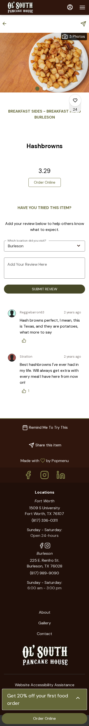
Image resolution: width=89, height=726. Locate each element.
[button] (6, 23)
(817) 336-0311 (45, 520)
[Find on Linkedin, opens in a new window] (60, 476)
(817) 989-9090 (44, 573)
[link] (44, 182)
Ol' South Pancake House (44, 655)
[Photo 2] (44, 88)
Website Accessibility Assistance (44, 684)
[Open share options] (83, 24)
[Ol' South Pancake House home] (26, 7)
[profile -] (70, 7)
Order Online (44, 718)
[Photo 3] (52, 88)
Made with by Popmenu (36, 460)
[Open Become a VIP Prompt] (78, 698)
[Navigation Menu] (82, 7)
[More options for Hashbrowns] (75, 100)
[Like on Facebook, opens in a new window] (28, 476)
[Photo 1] (37, 88)
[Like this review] (25, 340)
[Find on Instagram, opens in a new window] (44, 476)
